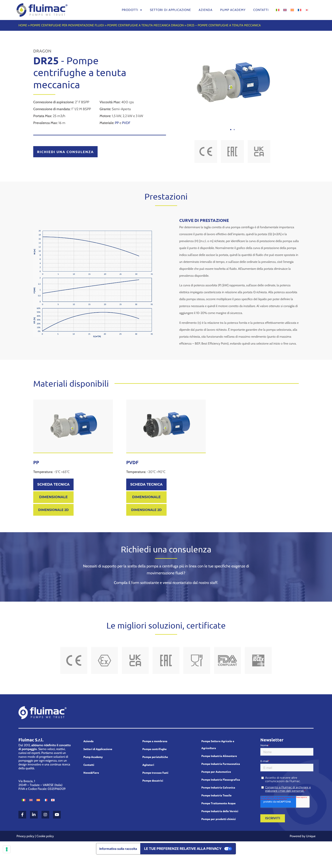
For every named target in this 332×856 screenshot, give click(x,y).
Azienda (205, 10)
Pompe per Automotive (216, 771)
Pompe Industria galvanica (218, 787)
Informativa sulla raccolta (118, 849)
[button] (230, 129)
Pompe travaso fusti (155, 772)
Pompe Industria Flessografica (220, 779)
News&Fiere (91, 772)
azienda (88, 741)
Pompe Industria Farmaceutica (220, 763)
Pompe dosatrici (152, 780)
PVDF (126, 123)
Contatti (261, 10)
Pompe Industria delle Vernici (219, 811)
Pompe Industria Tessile (216, 795)
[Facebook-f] (22, 815)
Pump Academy (233, 10)
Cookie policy (45, 836)
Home (22, 25)
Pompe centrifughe (154, 749)
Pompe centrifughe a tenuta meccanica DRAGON (145, 25)
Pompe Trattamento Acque (218, 803)
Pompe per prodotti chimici (218, 819)
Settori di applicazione (170, 10)
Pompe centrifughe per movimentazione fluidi (67, 25)
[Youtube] (57, 815)
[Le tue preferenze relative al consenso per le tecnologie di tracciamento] (6, 849)
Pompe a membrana (154, 741)
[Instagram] (45, 815)
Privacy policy (25, 836)
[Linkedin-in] (34, 815)
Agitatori (148, 764)
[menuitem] (277, 10)
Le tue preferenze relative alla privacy (183, 849)
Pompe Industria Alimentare (219, 756)
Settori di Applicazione (97, 749)
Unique (310, 836)
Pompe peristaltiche (155, 757)
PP (117, 123)
